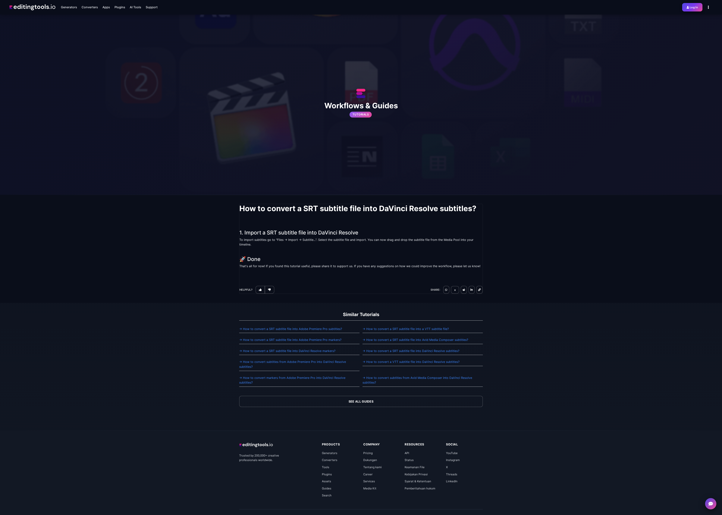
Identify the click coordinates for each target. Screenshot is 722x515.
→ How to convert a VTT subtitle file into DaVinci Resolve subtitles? (411, 362)
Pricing (368, 453)
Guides (326, 488)
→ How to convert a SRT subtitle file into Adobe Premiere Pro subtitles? (290, 329)
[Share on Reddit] (464, 290)
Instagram (453, 460)
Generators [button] (69, 7)
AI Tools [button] (135, 7)
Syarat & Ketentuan (418, 481)
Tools (325, 467)
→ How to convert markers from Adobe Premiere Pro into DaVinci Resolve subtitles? (292, 380)
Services (369, 481)
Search (326, 495)
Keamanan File (415, 467)
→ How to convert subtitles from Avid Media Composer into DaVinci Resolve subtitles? (417, 380)
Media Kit (369, 488)
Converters (329, 460)
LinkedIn (451, 481)
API (407, 453)
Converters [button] (90, 7)
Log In (694, 7)
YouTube (452, 453)
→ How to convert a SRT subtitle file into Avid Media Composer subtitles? (415, 340)
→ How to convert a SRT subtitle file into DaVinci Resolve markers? (287, 351)
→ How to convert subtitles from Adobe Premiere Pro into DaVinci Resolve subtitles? (292, 364)
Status (409, 460)
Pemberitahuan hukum (420, 488)
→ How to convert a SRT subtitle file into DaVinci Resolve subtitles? (411, 351)
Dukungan (370, 460)
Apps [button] (106, 7)
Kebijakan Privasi (416, 474)
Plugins (327, 474)
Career (368, 474)
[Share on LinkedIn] (472, 290)
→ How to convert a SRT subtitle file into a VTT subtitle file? (406, 329)
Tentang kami (372, 467)
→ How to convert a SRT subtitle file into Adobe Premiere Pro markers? (290, 340)
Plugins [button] (120, 7)
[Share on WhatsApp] (446, 290)
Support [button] (152, 7)
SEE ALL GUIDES (361, 401)
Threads (451, 474)
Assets (326, 481)
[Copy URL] (479, 290)
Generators (329, 453)
